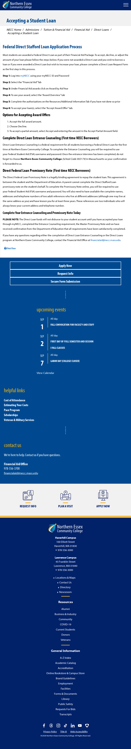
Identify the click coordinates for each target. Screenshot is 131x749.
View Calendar (45, 373)
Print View (11, 248)
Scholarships (11, 415)
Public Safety (65, 704)
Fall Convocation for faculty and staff (72, 324)
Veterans (65, 639)
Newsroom (65, 592)
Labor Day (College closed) (64, 361)
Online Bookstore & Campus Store (65, 673)
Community (65, 619)
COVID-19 (65, 624)
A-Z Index (65, 657)
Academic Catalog (65, 663)
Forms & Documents (65, 693)
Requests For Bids (65, 709)
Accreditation (65, 668)
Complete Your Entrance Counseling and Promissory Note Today (42, 212)
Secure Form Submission (65, 281)
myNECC (25, 75)
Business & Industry (65, 614)
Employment (65, 683)
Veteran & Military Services (19, 420)
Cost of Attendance (14, 400)
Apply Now (65, 265)
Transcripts (66, 714)
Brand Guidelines (65, 678)
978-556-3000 (65, 550)
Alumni (65, 609)
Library (66, 699)
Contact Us (65, 582)
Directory (65, 587)
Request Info (65, 273)
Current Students (65, 629)
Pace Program (12, 410)
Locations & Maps (65, 577)
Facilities (65, 688)
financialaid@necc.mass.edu (105, 240)
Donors (65, 634)
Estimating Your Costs (16, 405)
